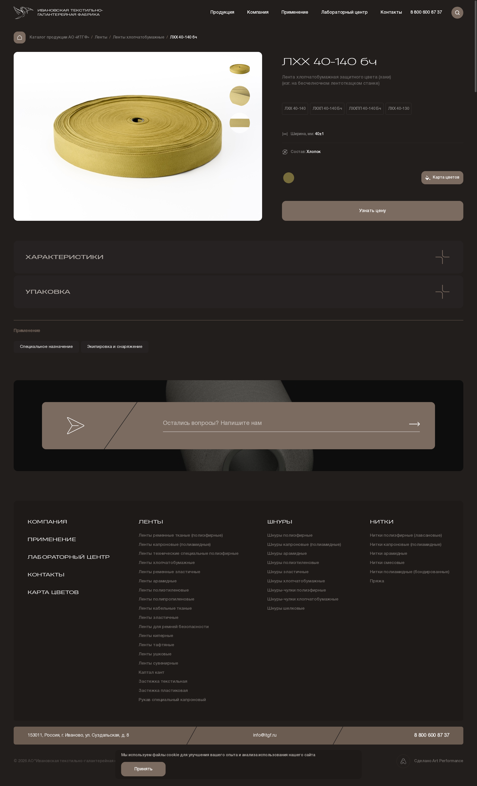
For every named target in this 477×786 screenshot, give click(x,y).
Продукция (222, 12)
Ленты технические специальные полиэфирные (188, 554)
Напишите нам (212, 423)
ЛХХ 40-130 (398, 109)
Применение (294, 12)
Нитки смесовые (387, 563)
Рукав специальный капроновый (172, 700)
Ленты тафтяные (156, 645)
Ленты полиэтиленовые (164, 590)
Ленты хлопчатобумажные (167, 563)
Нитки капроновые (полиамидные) (405, 545)
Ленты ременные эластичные (169, 572)
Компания (258, 12)
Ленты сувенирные (158, 663)
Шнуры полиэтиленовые (293, 563)
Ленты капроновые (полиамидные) (175, 545)
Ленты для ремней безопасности (173, 627)
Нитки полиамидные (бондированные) (409, 572)
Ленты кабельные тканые (165, 608)
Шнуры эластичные (287, 572)
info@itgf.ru (265, 735)
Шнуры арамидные (287, 554)
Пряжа (377, 581)
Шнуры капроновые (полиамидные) (304, 545)
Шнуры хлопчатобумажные (296, 581)
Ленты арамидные (158, 581)
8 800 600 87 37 (426, 12)
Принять (143, 769)
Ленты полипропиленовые (166, 599)
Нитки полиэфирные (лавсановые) (406, 535)
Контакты (391, 12)
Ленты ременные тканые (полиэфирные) (181, 535)
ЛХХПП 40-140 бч (365, 109)
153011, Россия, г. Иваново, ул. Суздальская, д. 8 (78, 735)
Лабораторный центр (344, 12)
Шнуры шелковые (286, 608)
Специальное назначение (46, 347)
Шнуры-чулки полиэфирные (296, 590)
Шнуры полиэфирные (289, 535)
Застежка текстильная (163, 681)
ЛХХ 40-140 (295, 109)
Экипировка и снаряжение (114, 347)
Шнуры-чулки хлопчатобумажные (302, 599)
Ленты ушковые (155, 654)
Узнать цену (372, 211)
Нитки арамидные (388, 554)
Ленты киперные (156, 636)
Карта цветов (53, 592)
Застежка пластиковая (163, 691)
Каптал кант (151, 672)
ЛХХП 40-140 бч (327, 109)
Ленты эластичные (158, 618)
